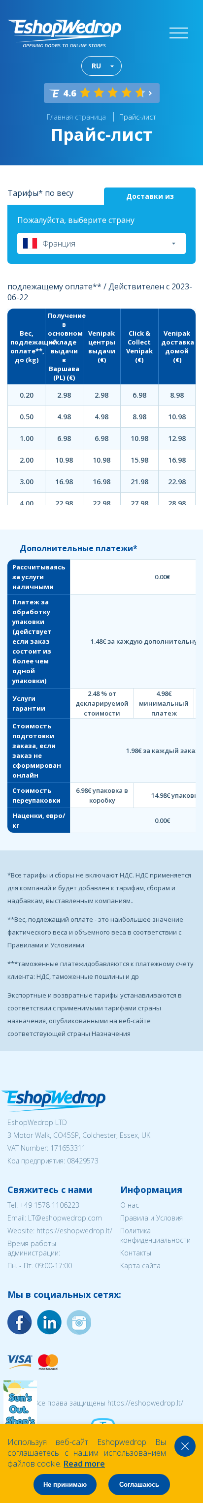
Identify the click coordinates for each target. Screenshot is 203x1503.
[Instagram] (49, 1322)
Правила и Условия (151, 1217)
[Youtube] (79, 1322)
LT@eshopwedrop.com (65, 1217)
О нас (129, 1205)
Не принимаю (65, 1484)
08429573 (83, 1160)
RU (96, 65)
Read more (84, 1463)
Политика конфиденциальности (155, 1235)
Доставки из (150, 196)
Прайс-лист (137, 117)
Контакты (135, 1252)
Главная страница (76, 117)
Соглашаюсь (139, 1484)
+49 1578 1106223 (49, 1205)
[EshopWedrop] (64, 33)
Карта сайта (140, 1265)
